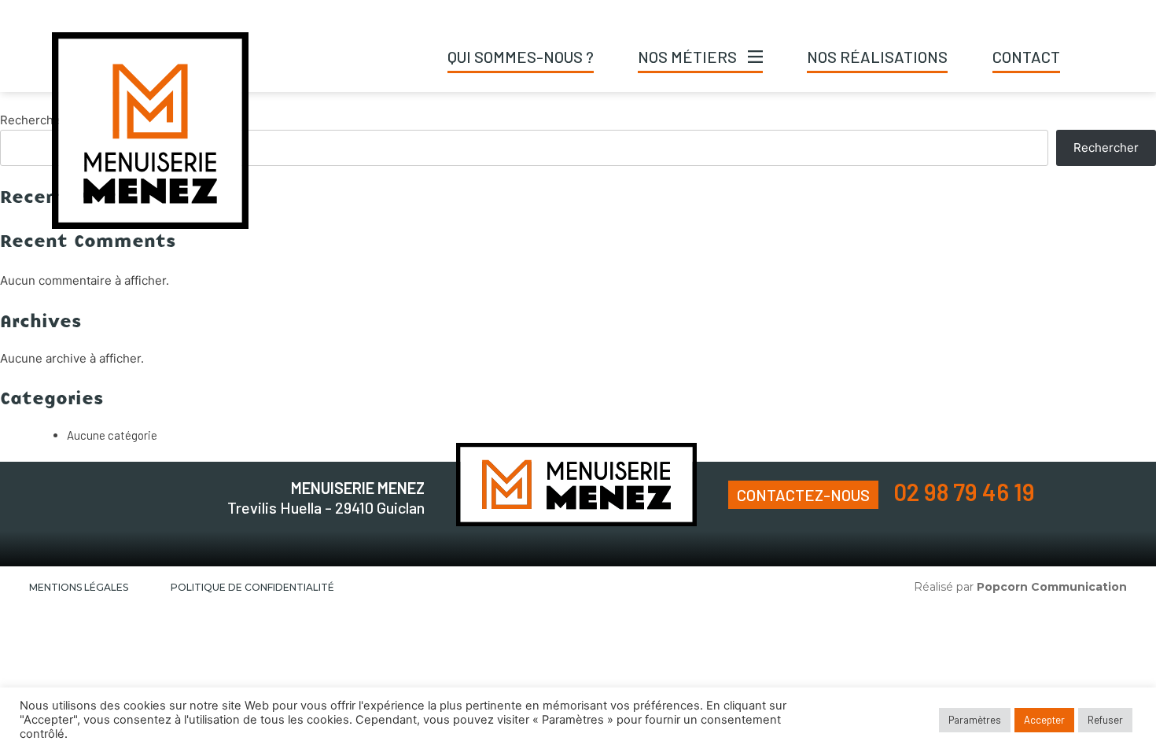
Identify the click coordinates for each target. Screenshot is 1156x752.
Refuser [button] (1105, 719)
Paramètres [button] (974, 719)
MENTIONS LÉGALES (78, 587)
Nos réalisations (877, 56)
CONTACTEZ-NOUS (803, 494)
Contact (1026, 56)
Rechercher (32, 119)
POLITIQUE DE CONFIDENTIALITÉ (252, 587)
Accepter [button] (1044, 719)
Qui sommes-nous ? (520, 56)
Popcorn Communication (1052, 587)
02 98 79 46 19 (964, 491)
